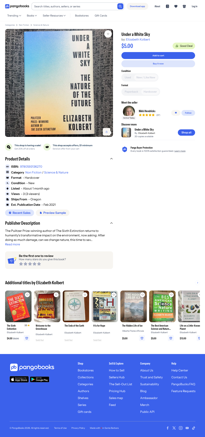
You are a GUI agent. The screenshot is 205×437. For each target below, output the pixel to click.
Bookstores (82, 15)
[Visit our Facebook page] (167, 428)
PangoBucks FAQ (183, 384)
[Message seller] (176, 113)
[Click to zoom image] (59, 83)
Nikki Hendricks (147, 111)
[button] (59, 159)
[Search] (120, 6)
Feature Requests (183, 391)
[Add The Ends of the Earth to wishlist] (85, 294)
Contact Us (179, 377)
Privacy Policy (78, 428)
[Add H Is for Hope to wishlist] (113, 294)
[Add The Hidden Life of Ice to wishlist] (142, 294)
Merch (144, 405)
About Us (146, 370)
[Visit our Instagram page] (180, 428)
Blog (143, 391)
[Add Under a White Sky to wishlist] (108, 34)
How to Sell (116, 370)
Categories (10, 25)
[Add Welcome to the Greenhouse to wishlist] (56, 294)
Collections (85, 377)
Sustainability (149, 384)
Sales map (116, 398)
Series (82, 405)
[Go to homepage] (17, 6)
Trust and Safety (151, 377)
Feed (112, 405)
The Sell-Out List (120, 384)
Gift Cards (101, 15)
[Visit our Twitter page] (174, 428)
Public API (147, 412)
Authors (83, 391)
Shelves (83, 398)
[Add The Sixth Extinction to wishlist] (27, 294)
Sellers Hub (117, 377)
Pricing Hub (117, 391)
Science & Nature (41, 25)
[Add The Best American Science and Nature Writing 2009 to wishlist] (171, 294)
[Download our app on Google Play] (39, 379)
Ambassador (149, 398)
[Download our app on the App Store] (19, 379)
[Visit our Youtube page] (187, 428)
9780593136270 (31, 166)
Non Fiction (24, 25)
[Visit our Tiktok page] (193, 428)
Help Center (179, 370)
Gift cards (84, 412)
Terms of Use (60, 428)
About (157, 6)
